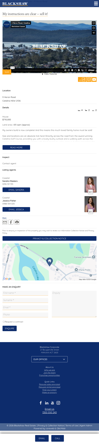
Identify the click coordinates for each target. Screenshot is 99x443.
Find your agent (49, 390)
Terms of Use (71, 425)
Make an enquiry (49, 392)
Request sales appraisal (49, 384)
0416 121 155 (7, 184)
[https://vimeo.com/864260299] (94, 79)
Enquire (9, 328)
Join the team (49, 372)
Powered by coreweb (44, 428)
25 (80, 80)
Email (42, 438)
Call (57, 438)
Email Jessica (16, 209)
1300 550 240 (49, 412)
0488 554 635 (8, 203)
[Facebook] (10, 222)
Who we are (49, 370)
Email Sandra (16, 189)
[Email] (4, 222)
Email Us (49, 408)
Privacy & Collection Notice (49, 238)
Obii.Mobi (61, 428)
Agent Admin (86, 425)
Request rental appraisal (49, 387)
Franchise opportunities (49, 375)
